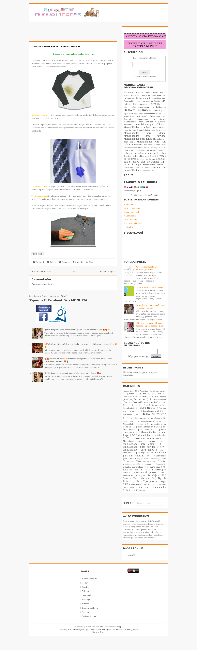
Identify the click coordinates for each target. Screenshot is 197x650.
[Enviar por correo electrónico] (32, 254)
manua (141, 113)
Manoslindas (129, 204)
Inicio (75, 271)
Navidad (85, 603)
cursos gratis (130, 98)
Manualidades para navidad (145, 135)
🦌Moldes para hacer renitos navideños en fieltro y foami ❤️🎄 (72, 373)
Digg (90, 262)
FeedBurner (150, 76)
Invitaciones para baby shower (149, 287)
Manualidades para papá (134, 452)
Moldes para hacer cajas (146, 461)
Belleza (85, 591)
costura (161, 95)
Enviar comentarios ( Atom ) (54, 296)
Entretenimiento (141, 104)
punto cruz (151, 153)
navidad (155, 150)
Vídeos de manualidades (152, 487)
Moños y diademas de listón (140, 150)
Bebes (163, 92)
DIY (163, 101)
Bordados (135, 95)
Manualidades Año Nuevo (155, 113)
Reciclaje (161, 158)
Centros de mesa (149, 95)
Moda (141, 147)
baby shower (153, 92)
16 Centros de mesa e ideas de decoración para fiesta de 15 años (151, 324)
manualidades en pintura (151, 119)
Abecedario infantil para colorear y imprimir (146, 268)
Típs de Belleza (150, 161)
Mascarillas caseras (131, 148)
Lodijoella (128, 227)
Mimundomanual (131, 212)
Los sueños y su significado (148, 418)
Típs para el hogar (90, 607)
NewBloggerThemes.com (111, 629)
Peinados (162, 150)
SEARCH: (128, 503)
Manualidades (130, 215)
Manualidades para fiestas (138, 127)
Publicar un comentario (41, 284)
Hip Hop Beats (131, 629)
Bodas (127, 95)
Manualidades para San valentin (145, 143)
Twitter (53, 262)
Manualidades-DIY (90, 578)
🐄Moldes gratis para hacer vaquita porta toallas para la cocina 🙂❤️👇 (77, 329)
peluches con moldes (134, 153)
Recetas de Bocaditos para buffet (140, 156)
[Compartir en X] (39, 254)
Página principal (89, 616)
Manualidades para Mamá (145, 133)
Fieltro (153, 103)
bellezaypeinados (132, 208)
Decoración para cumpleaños (139, 101)
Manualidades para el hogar (149, 124)
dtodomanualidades (133, 223)
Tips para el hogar (154, 481)
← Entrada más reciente (40, 271)
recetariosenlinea (131, 219)
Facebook (39, 262)
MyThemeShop (75, 629)
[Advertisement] (52, 33)
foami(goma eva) (147, 106)
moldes (147, 148)
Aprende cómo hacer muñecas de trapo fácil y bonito (151, 306)
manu (136, 113)
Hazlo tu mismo (136, 110)
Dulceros (128, 104)
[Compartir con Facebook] (42, 254)
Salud (128, 161)
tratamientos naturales (154, 164)
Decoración (142, 98)
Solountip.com (97, 626)
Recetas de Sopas (146, 158)
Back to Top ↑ (98, 632)
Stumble (78, 262)
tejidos (136, 161)
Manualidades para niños (138, 138)
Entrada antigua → (108, 271)
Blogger (154, 194)
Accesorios (130, 92)
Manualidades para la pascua (151, 130)
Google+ (65, 262)
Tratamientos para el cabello (138, 168)
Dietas (157, 101)
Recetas (161, 153)
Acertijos (141, 92)
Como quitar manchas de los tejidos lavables (55, 46)
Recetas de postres (147, 472)
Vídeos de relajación (147, 171)
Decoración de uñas (157, 98)
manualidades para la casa (146, 438)
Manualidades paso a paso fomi (150, 144)
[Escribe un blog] (35, 254)
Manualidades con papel (136, 116)
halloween (161, 106)
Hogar (85, 582)
